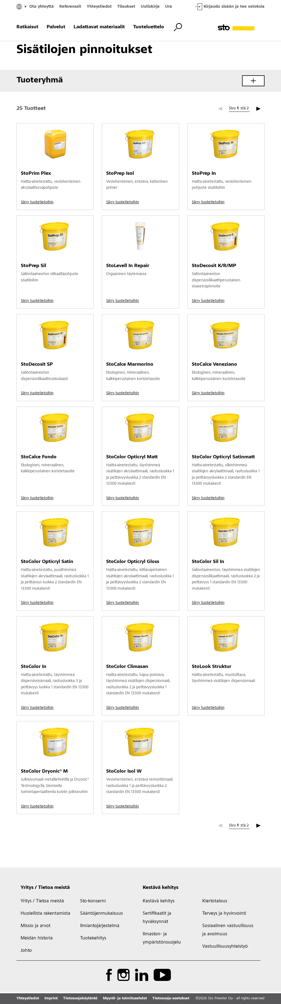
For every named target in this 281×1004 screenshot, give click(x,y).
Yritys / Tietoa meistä (45, 887)
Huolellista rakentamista (45, 913)
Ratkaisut (27, 27)
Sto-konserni (93, 901)
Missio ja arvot (35, 925)
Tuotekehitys (93, 938)
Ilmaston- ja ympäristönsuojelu (162, 938)
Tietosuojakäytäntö (80, 998)
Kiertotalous (214, 901)
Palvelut (56, 27)
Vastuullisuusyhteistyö (225, 946)
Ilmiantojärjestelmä (99, 925)
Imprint (51, 998)
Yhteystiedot (99, 7)
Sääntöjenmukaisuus (101, 913)
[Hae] (177, 27)
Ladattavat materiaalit (99, 27)
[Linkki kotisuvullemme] (241, 27)
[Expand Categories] (253, 80)
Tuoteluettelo (148, 27)
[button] (258, 109)
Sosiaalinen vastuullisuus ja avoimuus (227, 930)
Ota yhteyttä (41, 7)
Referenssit (70, 7)
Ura (168, 7)
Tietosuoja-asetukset (170, 998)
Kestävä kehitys (160, 887)
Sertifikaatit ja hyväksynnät (157, 917)
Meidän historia (37, 938)
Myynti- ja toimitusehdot (125, 998)
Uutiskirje (150, 7)
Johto (26, 950)
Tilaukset (126, 7)
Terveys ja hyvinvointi (224, 913)
